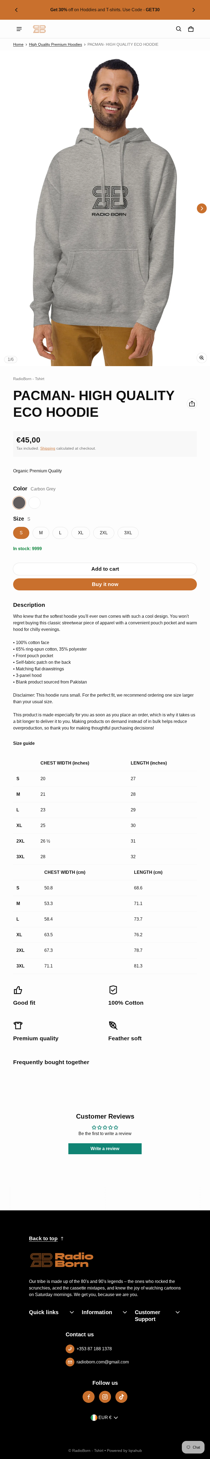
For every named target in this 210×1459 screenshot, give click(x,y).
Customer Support (147, 1315)
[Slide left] (16, 10)
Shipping (47, 448)
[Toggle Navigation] (19, 29)
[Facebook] (89, 1397)
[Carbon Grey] (19, 503)
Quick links (44, 1312)
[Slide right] (193, 10)
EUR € (105, 1417)
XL (80, 532)
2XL (104, 532)
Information (97, 1312)
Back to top (43, 1238)
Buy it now (105, 584)
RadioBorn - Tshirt (87, 1451)
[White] (34, 503)
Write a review (105, 1148)
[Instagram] (105, 1397)
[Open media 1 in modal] (105, 208)
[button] (179, 29)
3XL (128, 532)
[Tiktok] (121, 1397)
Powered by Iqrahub (124, 1451)
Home (18, 44)
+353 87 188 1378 (94, 1348)
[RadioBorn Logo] (39, 29)
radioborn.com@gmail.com (103, 1362)
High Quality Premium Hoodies (55, 44)
